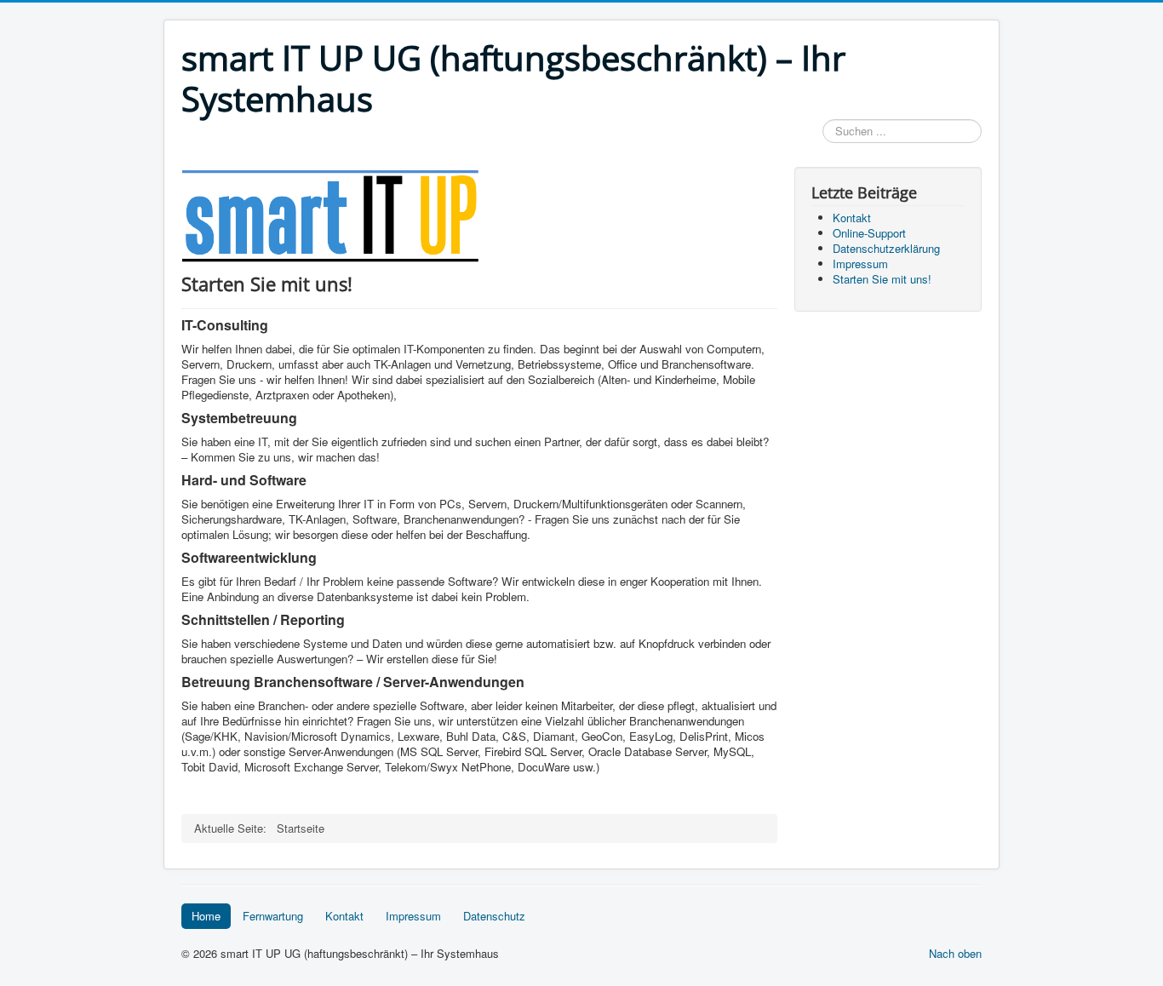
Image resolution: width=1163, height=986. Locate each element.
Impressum (413, 916)
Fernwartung (273, 916)
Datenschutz (494, 916)
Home (206, 916)
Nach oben (955, 953)
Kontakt (344, 916)
